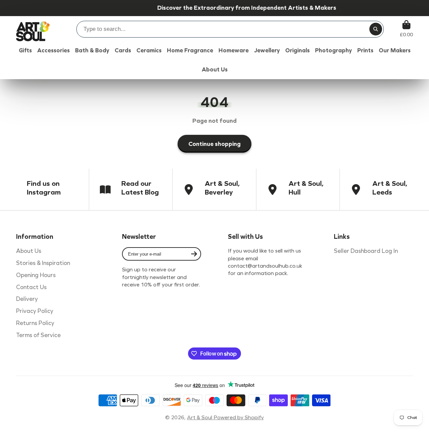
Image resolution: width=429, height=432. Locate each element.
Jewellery (267, 50)
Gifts (25, 50)
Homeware (234, 50)
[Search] (375, 29)
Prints (365, 50)
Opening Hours (36, 275)
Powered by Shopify (238, 417)
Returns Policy (35, 323)
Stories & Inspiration (43, 263)
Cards (123, 50)
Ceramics (149, 50)
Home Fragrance (190, 50)
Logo (33, 28)
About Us (28, 251)
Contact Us (31, 287)
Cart (406, 28)
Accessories (53, 50)
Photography (333, 50)
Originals (297, 50)
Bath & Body (92, 50)
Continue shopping (214, 144)
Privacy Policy (34, 311)
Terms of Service (38, 335)
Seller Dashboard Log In (366, 251)
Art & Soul (200, 417)
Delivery (27, 299)
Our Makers (395, 50)
